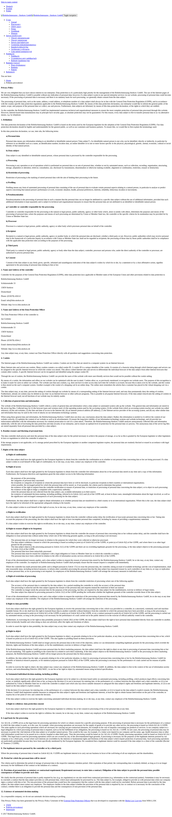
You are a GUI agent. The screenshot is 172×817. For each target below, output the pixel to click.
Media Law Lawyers (133, 801)
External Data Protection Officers (77, 801)
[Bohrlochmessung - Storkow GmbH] (32, 15)
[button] (8, 20)
